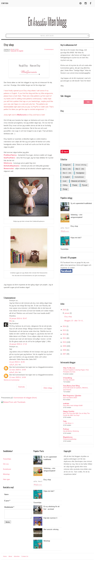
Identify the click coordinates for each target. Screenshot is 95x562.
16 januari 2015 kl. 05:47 (18, 318)
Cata (64, 421)
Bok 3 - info (67, 173)
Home (5, 556)
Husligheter (80, 173)
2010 (64, 342)
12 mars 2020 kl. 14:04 (17, 370)
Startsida (4, 3)
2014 (64, 326)
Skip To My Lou (69, 368)
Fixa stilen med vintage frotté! (73, 405)
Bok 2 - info (80, 169)
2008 (64, 350)
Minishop (6, 474)
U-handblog (67, 378)
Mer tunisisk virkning (51, 529)
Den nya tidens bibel (70, 397)
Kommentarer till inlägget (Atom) (25, 398)
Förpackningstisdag (69, 439)
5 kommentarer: (49, 49)
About (10, 556)
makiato (66, 403)
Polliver (66, 429)
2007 (64, 354)
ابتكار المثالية (13, 364)
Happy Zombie (68, 411)
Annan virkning (81, 165)
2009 (64, 346)
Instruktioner (79, 177)
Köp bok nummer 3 (50, 518)
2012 (64, 334)
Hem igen (6, 479)
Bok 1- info (67, 169)
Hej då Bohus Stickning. (71, 431)
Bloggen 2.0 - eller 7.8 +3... (74, 321)
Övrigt (65, 189)
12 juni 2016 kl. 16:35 (17, 362)
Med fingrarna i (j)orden (72, 396)
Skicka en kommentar (11, 380)
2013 (64, 330)
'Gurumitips (64, 249)
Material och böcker (78, 181)
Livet (64, 181)
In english (20, 51)
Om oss (6, 464)
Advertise (17, 556)
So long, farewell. (69, 380)
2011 (64, 338)
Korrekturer (7, 469)
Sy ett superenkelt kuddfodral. (81, 203)
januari (67, 313)
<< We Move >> (68, 423)
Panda (74, 185)
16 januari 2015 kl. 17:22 (18, 344)
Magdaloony (67, 437)
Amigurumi (67, 165)
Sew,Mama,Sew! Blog (71, 386)
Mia (10, 321)
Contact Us (24, 556)
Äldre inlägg (48, 388)
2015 (64, 310)
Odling (65, 185)
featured (13, 51)
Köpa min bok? (76, 238)
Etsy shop (74, 226)
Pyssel (84, 185)
